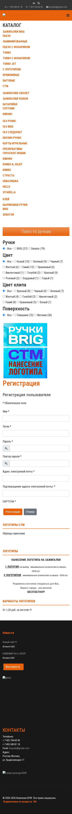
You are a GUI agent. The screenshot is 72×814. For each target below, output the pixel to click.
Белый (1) (45, 302)
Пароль (8, 441)
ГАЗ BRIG (8, 126)
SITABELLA (9, 192)
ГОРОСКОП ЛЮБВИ (14, 153)
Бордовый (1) (30, 278)
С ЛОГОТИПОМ (12, 69)
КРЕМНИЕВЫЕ (11, 75)
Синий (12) (28, 267)
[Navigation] (67, 15)
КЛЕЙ (6, 199)
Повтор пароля (12, 456)
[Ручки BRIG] (36, 350)
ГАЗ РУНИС (9, 121)
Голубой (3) (28, 296)
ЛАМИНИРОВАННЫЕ (15, 41)
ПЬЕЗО (7, 36)
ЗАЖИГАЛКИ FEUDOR (15, 98)
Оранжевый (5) (27, 302)
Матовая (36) (44, 315)
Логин (7, 426)
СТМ (5, 86)
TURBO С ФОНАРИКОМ (16, 58)
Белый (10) (22, 261)
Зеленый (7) (56, 291)
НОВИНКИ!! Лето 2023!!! (14, 655)
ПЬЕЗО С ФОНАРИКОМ (16, 47)
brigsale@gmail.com (58, 7)
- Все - (9, 248)
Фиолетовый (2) (47, 296)
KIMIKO (7, 170)
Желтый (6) (12, 267)
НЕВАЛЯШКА (10, 181)
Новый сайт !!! (10, 644)
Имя (6, 411)
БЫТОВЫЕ (9, 80)
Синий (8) (10, 302)
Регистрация (13, 511)
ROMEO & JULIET (13, 164)
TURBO (7, 52)
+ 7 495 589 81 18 (14, 7)
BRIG (5, 209)
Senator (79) (37, 248)
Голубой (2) (33, 272)
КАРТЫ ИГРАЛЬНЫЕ (15, 143)
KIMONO (7, 114)
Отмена (30, 511)
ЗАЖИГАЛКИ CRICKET (16, 93)
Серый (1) (47, 278)
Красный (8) (23, 291)
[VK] (34, 3)
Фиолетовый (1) (14, 272)
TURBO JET (9, 63)
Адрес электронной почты (19, 471)
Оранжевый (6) (46, 267)
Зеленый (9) (39, 261)
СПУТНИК (9, 108)
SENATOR (8, 214)
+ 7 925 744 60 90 (35, 7)
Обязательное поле (14, 403)
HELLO (6, 186)
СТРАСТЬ (8, 175)
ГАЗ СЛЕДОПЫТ (12, 132)
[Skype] (39, 3)
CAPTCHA (9, 501)
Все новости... (13, 666)
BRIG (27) (21, 248)
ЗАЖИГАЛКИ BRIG (13, 31)
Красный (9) (50, 272)
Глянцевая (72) (24, 315)
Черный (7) (56, 261)
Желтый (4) (12, 296)
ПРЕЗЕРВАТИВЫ (12, 149)
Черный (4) (39, 291)
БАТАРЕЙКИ (10, 104)
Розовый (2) (12, 278)
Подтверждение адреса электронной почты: (29, 486)
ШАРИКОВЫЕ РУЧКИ (15, 204)
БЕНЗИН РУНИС (12, 137)
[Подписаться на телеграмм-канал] (36, 696)
